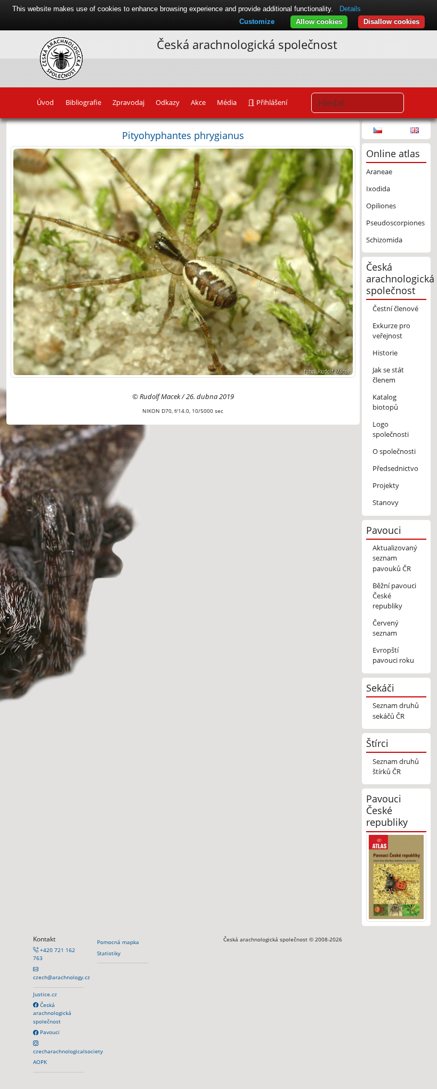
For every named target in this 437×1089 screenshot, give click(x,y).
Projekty (386, 485)
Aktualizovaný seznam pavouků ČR (395, 558)
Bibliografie (83, 102)
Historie (385, 352)
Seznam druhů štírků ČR (396, 766)
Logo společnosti (391, 429)
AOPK (40, 1062)
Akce (198, 102)
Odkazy (168, 102)
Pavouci (49, 1032)
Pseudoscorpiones (395, 222)
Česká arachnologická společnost (52, 1013)
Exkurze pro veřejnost (391, 330)
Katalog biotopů (385, 402)
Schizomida (384, 240)
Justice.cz (45, 994)
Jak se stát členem (388, 375)
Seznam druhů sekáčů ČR (396, 710)
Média (227, 102)
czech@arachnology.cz (61, 977)
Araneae (379, 171)
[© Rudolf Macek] (183, 261)
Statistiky (108, 953)
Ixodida (378, 188)
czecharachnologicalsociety (68, 1051)
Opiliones (381, 205)
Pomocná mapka (118, 942)
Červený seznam (386, 628)
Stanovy (386, 502)
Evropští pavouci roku (393, 655)
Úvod (45, 102)
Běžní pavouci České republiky (394, 596)
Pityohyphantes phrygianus (183, 135)
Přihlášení (271, 102)
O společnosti (394, 451)
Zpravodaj (128, 102)
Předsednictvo (395, 468)
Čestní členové (395, 308)
